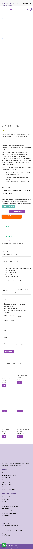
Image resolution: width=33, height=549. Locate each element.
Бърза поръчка (8, 206)
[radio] (7, 190)
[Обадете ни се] (4, 545)
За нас (4, 473)
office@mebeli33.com (11, 525)
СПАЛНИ (8, 123)
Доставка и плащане (9, 475)
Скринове (5, 508)
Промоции (5, 499)
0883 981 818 (27, 3)
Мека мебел (6, 515)
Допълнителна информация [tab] (11, 255)
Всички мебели (7, 497)
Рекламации (6, 482)
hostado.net (20, 548)
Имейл (6, 337)
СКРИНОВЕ (14, 123)
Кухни (4, 501)
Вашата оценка (10, 315)
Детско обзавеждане (9, 511)
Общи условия (6, 484)
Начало (3, 123)
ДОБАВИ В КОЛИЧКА (16, 211)
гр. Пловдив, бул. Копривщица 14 (14, 530)
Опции (4, 411)
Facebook (7, 528)
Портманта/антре (9, 513)
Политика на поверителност (12, 487)
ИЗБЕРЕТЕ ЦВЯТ (6, 187)
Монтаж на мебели (8, 489)
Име (5, 330)
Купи (3, 385)
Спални (4, 504)
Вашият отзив (9, 320)
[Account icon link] (28, 10)
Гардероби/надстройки (10, 506)
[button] (8, 241)
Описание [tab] (5, 251)
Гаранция (5, 480)
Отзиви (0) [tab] (5, 258)
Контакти (6, 477)
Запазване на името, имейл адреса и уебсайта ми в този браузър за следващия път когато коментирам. (16, 346)
